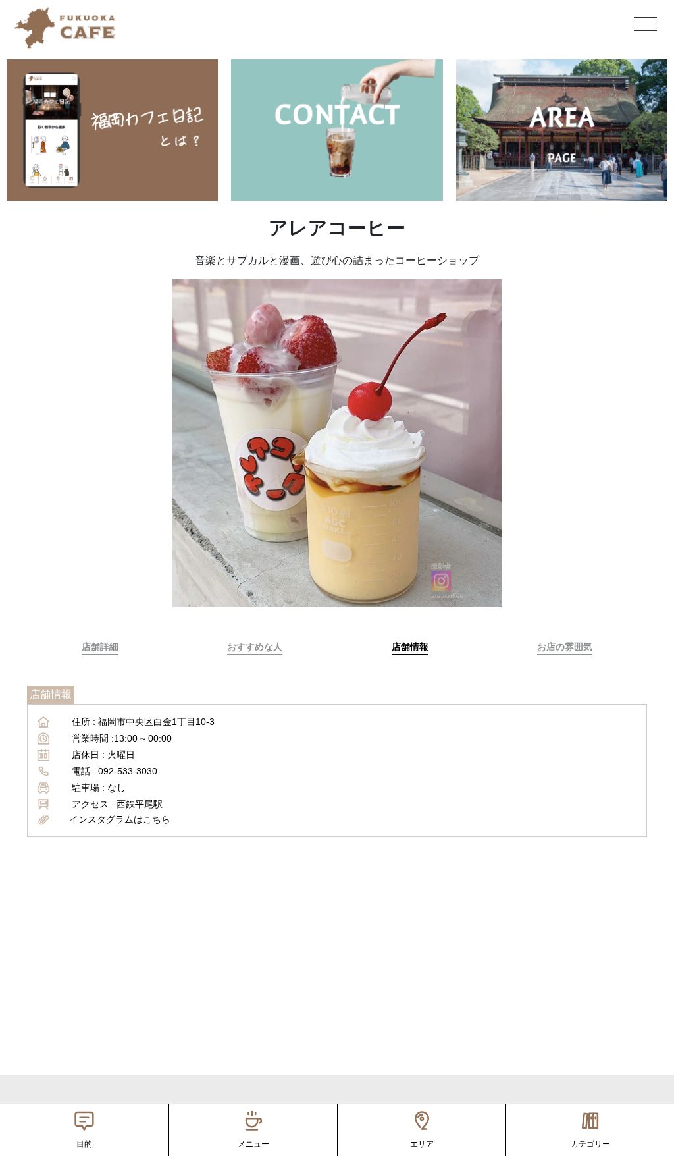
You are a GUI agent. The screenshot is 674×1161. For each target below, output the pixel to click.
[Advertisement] (337, 983)
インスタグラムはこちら (119, 819)
